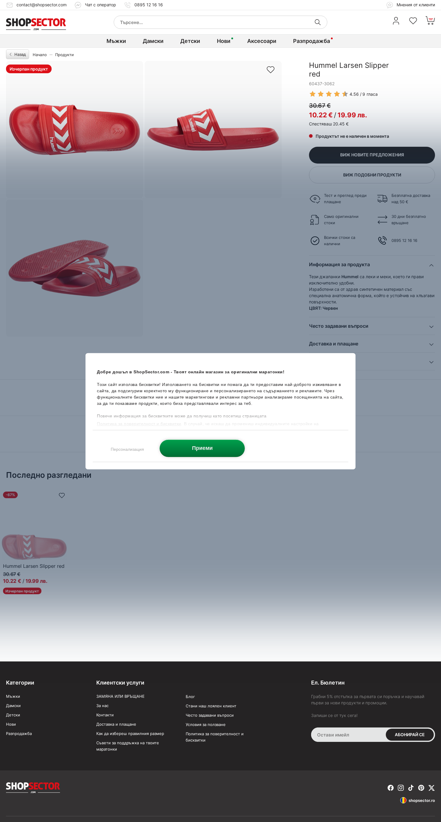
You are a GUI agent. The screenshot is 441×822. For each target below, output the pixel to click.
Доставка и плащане (116, 724)
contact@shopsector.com (41, 4)
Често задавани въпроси (210, 715)
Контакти (105, 714)
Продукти (64, 54)
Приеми (202, 448)
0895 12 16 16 (148, 4)
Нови (223, 41)
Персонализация (127, 449)
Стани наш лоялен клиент (211, 705)
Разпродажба (311, 41)
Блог (190, 696)
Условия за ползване (206, 724)
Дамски (153, 41)
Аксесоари (261, 41)
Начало (40, 54)
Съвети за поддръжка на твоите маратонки (127, 745)
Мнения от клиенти (415, 4)
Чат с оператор (100, 4)
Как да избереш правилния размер (130, 733)
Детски (190, 41)
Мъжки (116, 41)
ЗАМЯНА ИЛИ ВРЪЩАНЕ (120, 696)
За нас (102, 705)
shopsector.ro (422, 800)
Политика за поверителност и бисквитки (215, 736)
